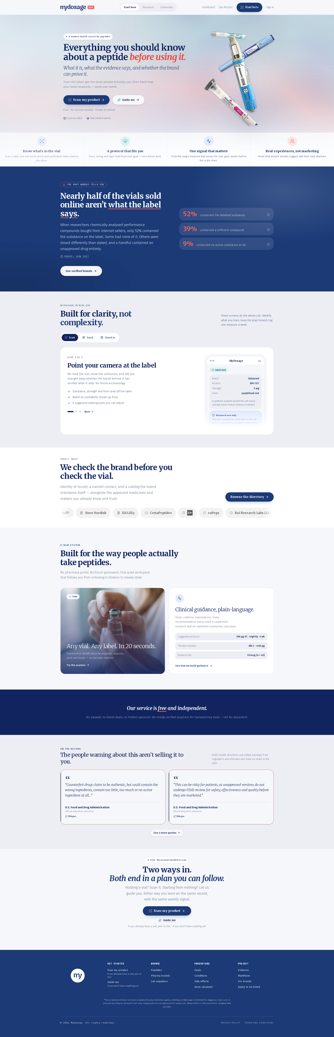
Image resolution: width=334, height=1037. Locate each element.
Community (166, 7)
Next (87, 411)
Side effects (201, 981)
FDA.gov (72, 816)
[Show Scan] (70, 411)
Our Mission (226, 7)
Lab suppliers (159, 981)
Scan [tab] (72, 337)
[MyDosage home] (78, 975)
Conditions (200, 975)
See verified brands (79, 271)
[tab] (130, 7)
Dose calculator (203, 987)
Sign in (270, 7)
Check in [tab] (110, 337)
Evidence (243, 970)
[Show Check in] (80, 411)
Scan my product (86, 100)
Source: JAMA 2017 (76, 256)
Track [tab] (90, 337)
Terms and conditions (259, 1023)
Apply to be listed (249, 987)
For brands (244, 981)
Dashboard (208, 7)
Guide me (128, 100)
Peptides (156, 970)
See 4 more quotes (164, 832)
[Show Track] (76, 411)
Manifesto (244, 975)
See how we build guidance (191, 665)
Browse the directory (247, 497)
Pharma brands (160, 975)
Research (148, 7)
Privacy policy (230, 1023)
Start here (130, 7)
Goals (197, 970)
